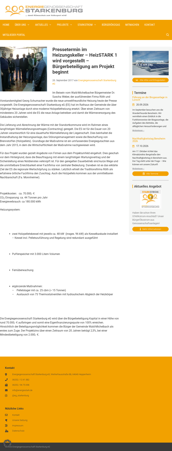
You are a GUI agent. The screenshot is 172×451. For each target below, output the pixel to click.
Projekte (63, 24)
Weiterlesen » (138, 130)
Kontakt (149, 24)
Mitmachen (132, 24)
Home (6, 24)
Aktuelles (41, 24)
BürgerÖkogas (111, 24)
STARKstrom (85, 24)
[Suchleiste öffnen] (167, 35)
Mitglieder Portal (14, 34)
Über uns (20, 24)
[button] (7, 443)
